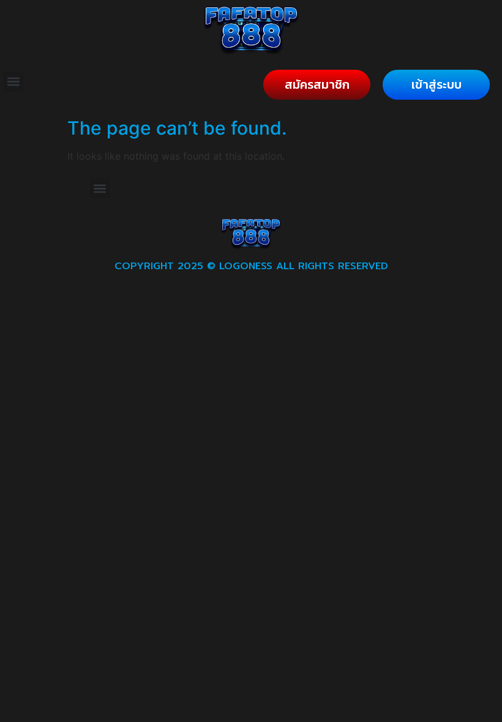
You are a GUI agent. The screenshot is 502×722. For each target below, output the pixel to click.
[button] (13, 82)
